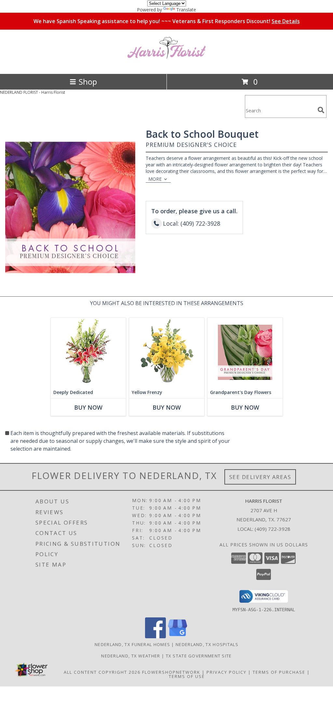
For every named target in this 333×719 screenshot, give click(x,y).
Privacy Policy (226, 672)
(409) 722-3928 (272, 529)
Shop (88, 81)
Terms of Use (187, 676)
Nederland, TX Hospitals (207, 644)
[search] (321, 110)
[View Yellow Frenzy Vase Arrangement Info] (166, 352)
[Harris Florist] (166, 64)
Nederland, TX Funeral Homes (132, 644)
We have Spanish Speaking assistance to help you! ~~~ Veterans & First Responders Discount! (166, 21)
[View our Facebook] (155, 636)
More (155, 179)
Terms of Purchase (279, 672)
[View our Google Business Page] (177, 636)
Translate (186, 10)
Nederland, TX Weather (130, 656)
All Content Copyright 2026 (102, 672)
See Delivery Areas (260, 477)
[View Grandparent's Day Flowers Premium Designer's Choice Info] (245, 352)
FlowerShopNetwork (171, 672)
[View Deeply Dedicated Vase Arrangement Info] (88, 352)
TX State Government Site (199, 656)
